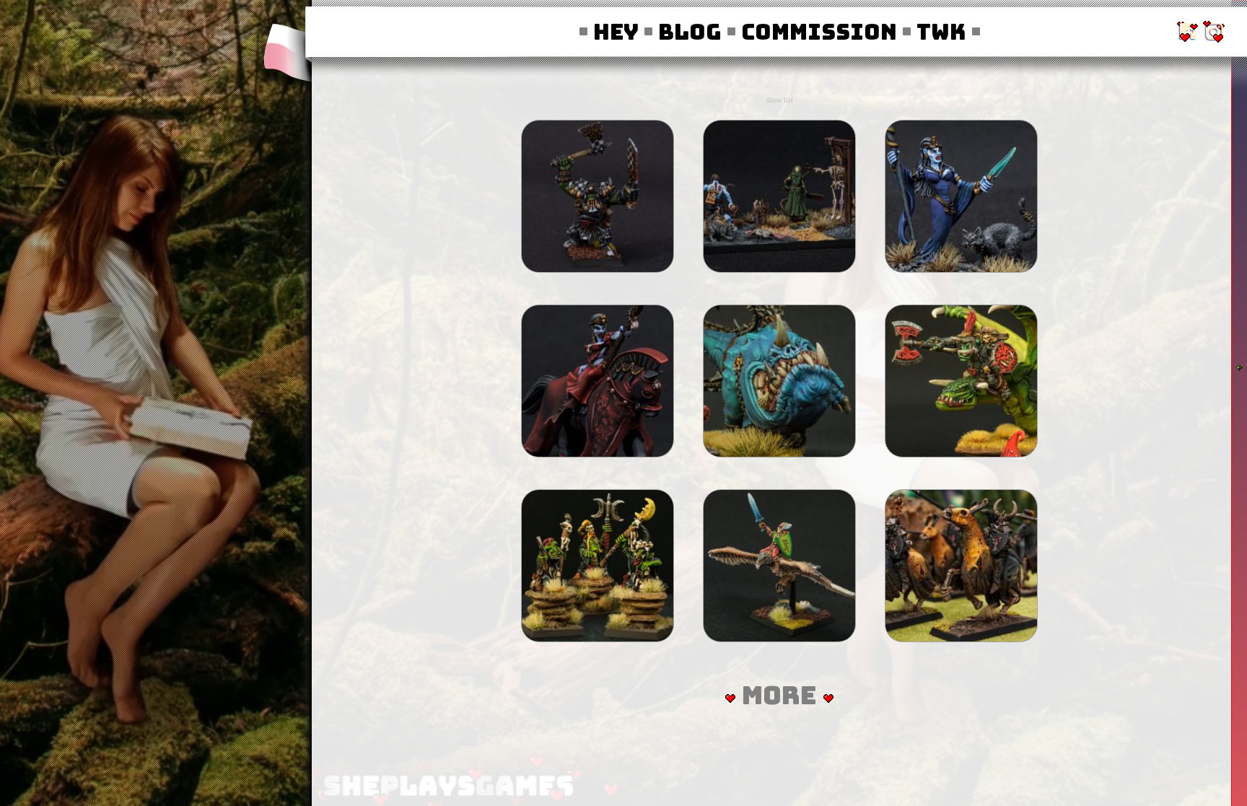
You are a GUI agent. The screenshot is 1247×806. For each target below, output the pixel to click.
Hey (611, 31)
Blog (685, 31)
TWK (934, 31)
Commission (814, 31)
